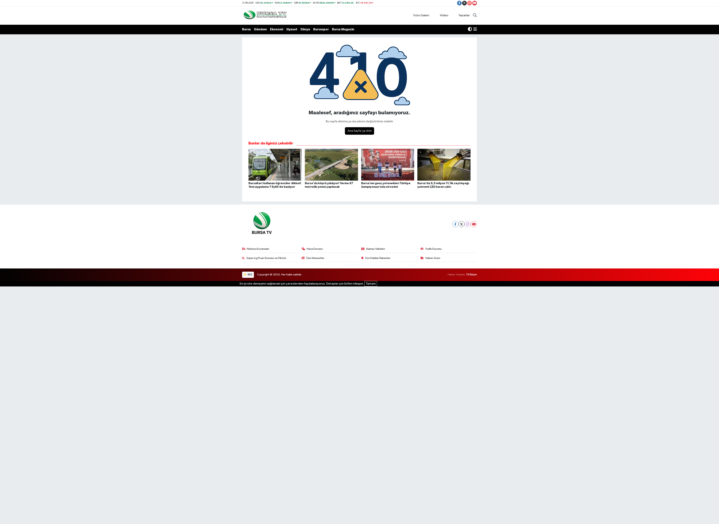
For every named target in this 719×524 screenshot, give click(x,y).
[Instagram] (468, 224)
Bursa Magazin (343, 29)
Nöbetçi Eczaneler (258, 248)
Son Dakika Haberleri (377, 258)
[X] (461, 224)
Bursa (246, 29)
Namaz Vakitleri (375, 248)
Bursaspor (321, 29)
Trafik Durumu (433, 248)
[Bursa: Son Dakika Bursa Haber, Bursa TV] (264, 15)
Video (444, 15)
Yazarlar (464, 15)
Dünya (305, 29)
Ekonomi (276, 29)
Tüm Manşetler (315, 258)
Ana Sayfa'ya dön (360, 130)
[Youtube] (474, 224)
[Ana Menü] (475, 29)
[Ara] (475, 15)
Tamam (371, 283)
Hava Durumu (315, 248)
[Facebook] (455, 224)
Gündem (260, 29)
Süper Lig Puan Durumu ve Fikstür (266, 258)
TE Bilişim (471, 274)
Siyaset (291, 29)
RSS (249, 274)
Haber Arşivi (432, 258)
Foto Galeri (421, 15)
